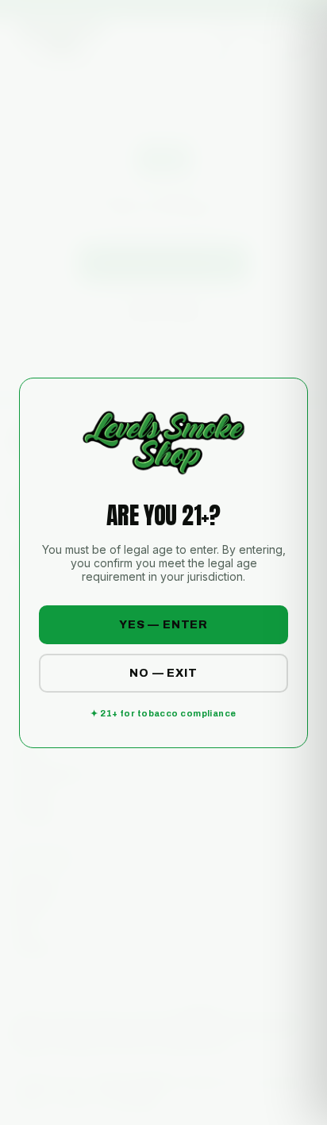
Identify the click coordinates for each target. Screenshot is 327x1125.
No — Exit (163, 673)
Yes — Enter (163, 625)
